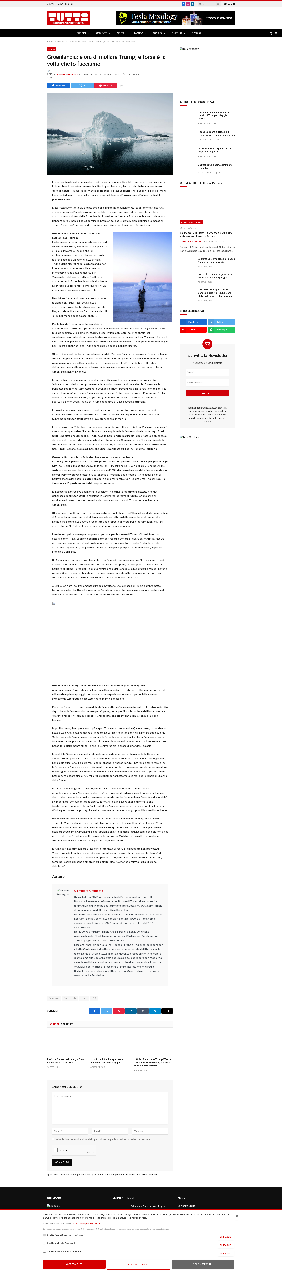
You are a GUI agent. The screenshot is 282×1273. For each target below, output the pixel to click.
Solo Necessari (202, 1264)
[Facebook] (35, 191)
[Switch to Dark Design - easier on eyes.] (271, 33)
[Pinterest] (35, 215)
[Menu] (276, 33)
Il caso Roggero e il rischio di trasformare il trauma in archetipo (216, 133)
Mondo (51, 49)
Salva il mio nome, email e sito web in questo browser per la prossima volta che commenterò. (102, 1139)
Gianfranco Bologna (191, 241)
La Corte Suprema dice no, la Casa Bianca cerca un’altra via (65, 1061)
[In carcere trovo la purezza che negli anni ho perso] (187, 152)
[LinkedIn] (35, 207)
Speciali (197, 33)
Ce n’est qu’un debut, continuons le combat (215, 166)
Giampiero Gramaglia (67, 74)
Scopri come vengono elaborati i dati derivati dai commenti (127, 1174)
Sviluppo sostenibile (191, 222)
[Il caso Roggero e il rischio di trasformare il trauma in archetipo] (187, 135)
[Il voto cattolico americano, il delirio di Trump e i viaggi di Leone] (187, 115)
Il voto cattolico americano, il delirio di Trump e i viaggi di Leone (214, 115)
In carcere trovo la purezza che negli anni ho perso (214, 150)
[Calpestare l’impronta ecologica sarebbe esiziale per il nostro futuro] (207, 207)
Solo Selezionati (138, 1264)
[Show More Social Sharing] (121, 85)
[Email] (35, 223)
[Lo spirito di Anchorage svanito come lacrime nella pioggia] (109, 1043)
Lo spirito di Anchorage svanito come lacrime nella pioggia (107, 1061)
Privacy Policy (93, 1224)
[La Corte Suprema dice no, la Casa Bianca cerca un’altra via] (66, 1043)
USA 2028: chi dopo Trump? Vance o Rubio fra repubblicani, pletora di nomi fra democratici (152, 1062)
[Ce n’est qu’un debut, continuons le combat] (187, 168)
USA (94, 998)
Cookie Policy (78, 1224)
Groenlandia (70, 998)
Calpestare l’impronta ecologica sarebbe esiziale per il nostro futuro (206, 234)
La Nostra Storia (186, 1206)
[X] (35, 199)
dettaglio (225, 1237)
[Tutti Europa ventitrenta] (68, 18)
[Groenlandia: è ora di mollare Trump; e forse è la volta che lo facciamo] (110, 134)
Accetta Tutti (74, 1264)
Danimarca (54, 998)
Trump (84, 998)
